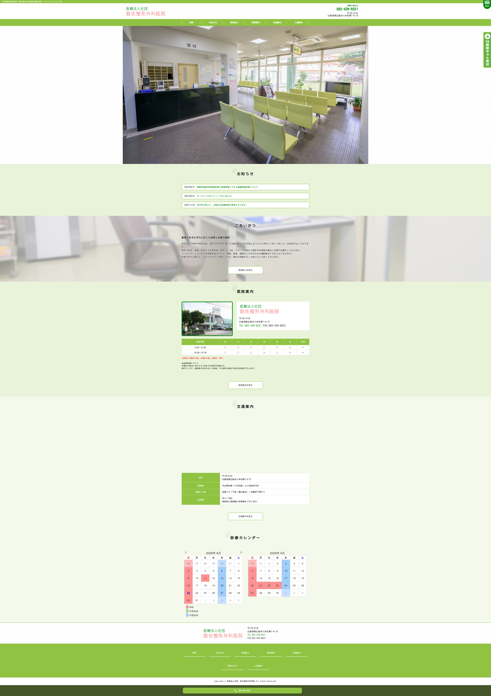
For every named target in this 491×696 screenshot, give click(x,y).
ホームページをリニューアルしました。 (215, 196)
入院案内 (299, 22)
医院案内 (256, 22)
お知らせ (213, 22)
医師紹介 (234, 22)
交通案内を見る (245, 516)
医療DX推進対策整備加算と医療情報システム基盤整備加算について (227, 187)
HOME (191, 22)
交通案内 (277, 22)
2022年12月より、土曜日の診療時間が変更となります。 (222, 205)
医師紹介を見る (245, 270)
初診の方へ (233, 666)
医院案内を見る (245, 385)
